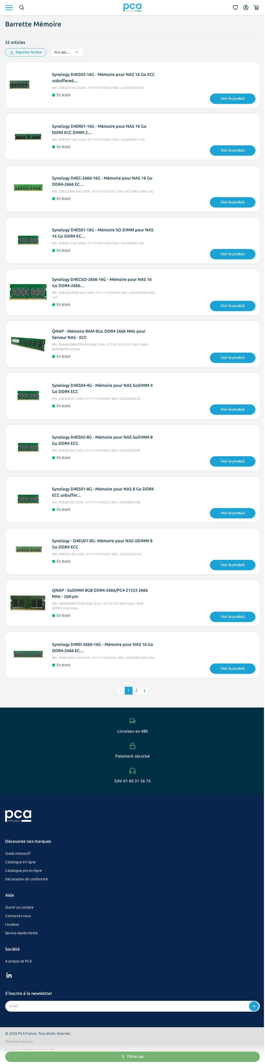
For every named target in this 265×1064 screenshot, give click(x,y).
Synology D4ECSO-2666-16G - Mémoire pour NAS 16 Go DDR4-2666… (102, 282)
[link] (120, 691)
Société (12, 949)
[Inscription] (254, 1006)
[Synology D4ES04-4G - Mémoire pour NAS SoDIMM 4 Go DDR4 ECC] (28, 396)
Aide (9, 895)
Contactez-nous (18, 916)
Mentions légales (19, 1041)
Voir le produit (233, 98)
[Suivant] (145, 691)
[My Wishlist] (235, 7)
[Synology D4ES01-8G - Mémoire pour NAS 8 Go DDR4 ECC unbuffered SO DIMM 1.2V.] (28, 499)
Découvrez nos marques (28, 841)
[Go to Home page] (132, 7)
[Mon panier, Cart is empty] (256, 7)
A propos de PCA (18, 961)
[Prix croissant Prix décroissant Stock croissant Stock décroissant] (67, 52)
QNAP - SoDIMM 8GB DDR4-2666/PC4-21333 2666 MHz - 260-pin (100, 593)
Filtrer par (135, 1056)
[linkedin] (9, 975)
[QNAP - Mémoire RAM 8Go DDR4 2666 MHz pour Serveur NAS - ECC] (28, 344)
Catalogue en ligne (20, 862)
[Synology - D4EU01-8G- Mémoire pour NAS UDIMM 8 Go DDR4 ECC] (28, 551)
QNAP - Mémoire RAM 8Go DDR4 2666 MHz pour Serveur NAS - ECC (98, 334)
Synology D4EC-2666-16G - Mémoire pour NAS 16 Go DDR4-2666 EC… (102, 181)
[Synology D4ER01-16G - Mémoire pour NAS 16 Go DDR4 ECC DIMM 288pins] (28, 137)
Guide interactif (17, 853)
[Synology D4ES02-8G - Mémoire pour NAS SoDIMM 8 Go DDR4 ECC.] (28, 448)
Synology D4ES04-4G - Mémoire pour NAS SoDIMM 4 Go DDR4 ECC (102, 388)
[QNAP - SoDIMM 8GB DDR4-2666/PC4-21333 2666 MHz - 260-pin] (28, 603)
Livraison (12, 924)
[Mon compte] (245, 7)
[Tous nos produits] (9, 7)
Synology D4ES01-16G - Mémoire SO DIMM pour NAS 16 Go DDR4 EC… (102, 233)
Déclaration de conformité (26, 879)
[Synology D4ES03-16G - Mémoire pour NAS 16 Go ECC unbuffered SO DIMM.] (28, 85)
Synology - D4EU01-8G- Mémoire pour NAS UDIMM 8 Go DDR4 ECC (102, 543)
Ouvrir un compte (19, 907)
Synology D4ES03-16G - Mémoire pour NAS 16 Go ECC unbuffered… (103, 77)
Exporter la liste (29, 52)
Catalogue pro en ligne (23, 870)
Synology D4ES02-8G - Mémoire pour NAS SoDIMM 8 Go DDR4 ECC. (102, 440)
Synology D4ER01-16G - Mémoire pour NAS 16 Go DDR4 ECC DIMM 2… (99, 129)
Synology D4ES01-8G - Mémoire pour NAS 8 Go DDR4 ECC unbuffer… (103, 492)
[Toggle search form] (21, 7)
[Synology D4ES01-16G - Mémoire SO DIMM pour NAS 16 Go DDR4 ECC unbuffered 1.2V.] (28, 240)
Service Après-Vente (21, 933)
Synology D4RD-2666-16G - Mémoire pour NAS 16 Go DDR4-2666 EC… (102, 647)
